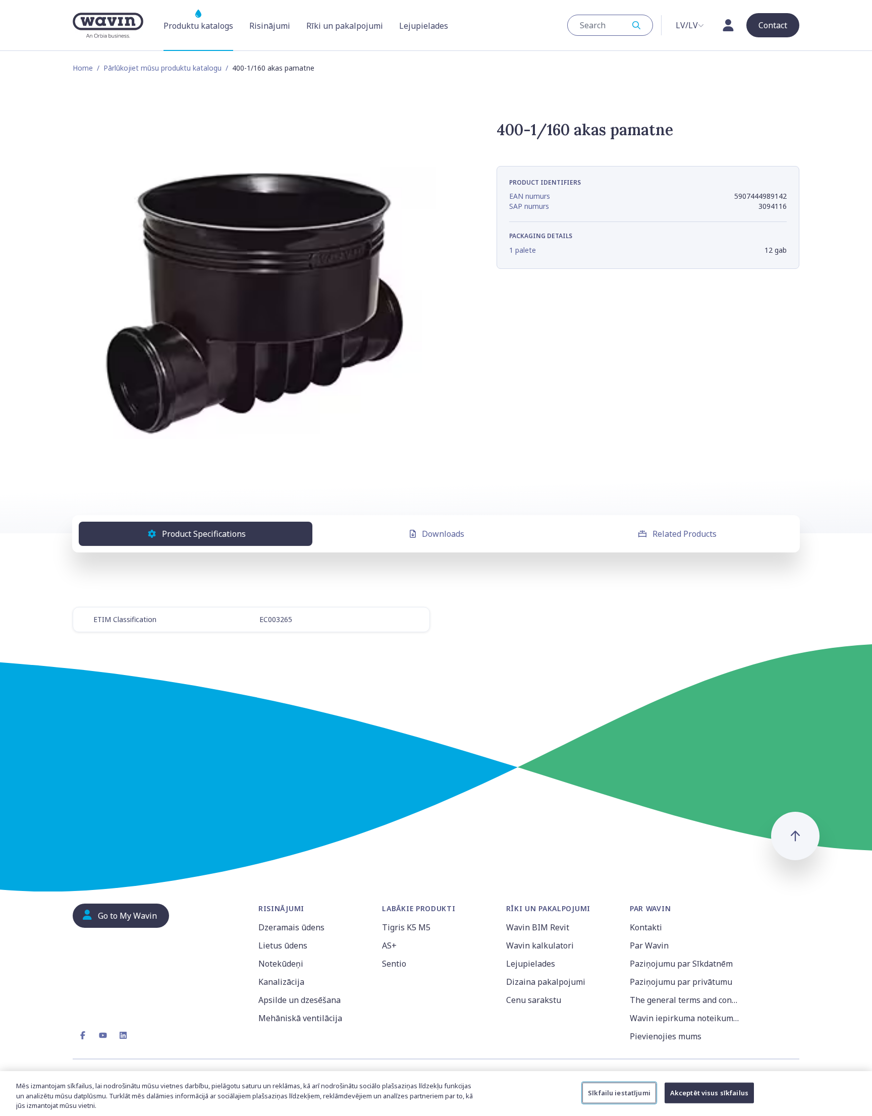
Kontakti (646, 927)
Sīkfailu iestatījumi (619, 1092)
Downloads (443, 533)
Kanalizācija (281, 981)
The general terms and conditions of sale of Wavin (685, 1000)
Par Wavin (649, 945)
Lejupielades (530, 963)
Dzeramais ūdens (291, 927)
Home (83, 68)
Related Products (684, 533)
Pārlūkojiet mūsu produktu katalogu (162, 68)
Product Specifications (204, 533)
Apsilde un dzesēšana (299, 1000)
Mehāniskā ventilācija (300, 1018)
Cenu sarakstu (533, 1000)
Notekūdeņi (280, 963)
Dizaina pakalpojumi (545, 981)
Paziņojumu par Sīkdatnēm (681, 963)
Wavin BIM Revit (537, 927)
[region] (436, 1093)
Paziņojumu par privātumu (681, 981)
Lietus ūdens (282, 945)
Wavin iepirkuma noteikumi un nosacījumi (685, 1018)
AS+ (389, 945)
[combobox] (610, 25)
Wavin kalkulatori (540, 945)
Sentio (394, 963)
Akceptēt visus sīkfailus (709, 1092)
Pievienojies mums (665, 1036)
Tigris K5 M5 (406, 927)
